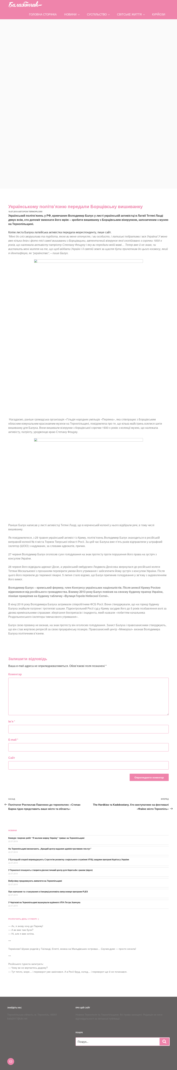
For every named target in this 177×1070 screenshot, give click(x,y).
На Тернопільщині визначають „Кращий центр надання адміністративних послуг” (49, 848)
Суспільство (97, 14)
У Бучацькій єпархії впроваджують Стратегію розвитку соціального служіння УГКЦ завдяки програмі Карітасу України (68, 859)
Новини (70, 14)
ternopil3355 (35, 211)
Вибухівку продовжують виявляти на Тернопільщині (35, 880)
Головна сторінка (43, 14)
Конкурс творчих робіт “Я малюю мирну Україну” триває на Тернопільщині (46, 837)
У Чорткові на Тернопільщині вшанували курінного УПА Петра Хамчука (44, 902)
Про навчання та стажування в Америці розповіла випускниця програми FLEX (48, 891)
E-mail (13, 740)
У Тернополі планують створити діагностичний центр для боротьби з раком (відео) (50, 870)
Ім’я (11, 721)
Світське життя (129, 14)
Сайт (11, 758)
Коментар (15, 674)
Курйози (158, 14)
